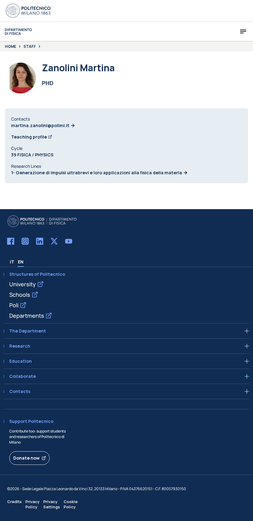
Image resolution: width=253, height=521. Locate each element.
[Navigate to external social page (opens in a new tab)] (10, 241)
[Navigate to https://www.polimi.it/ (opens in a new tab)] (28, 10)
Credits (14, 501)
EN (20, 262)
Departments (26, 315)
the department (27, 331)
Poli (14, 305)
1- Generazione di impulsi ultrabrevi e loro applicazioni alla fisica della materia (96, 173)
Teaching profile (29, 137)
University (22, 284)
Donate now (26, 458)
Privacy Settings (51, 504)
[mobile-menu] (243, 31)
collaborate (22, 376)
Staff (29, 46)
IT (12, 262)
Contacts (19, 391)
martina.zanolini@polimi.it (40, 125)
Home (10, 46)
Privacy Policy (32, 504)
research (19, 346)
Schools (19, 294)
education (20, 361)
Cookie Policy (70, 504)
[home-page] (18, 31)
